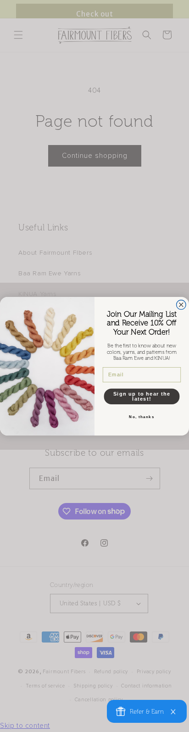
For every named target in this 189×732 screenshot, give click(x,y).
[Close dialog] (181, 304)
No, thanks (142, 416)
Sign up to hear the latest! (142, 396)
